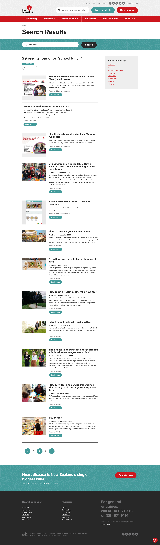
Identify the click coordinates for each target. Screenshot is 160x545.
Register (135, 3)
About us (129, 18)
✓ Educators (112, 79)
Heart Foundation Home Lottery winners (47, 106)
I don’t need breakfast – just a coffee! (70, 321)
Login (129, 3)
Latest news (66, 515)
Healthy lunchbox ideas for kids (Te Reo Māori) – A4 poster (71, 78)
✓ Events (111, 84)
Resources (102, 3)
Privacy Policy (56, 536)
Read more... (55, 95)
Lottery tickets (103, 10)
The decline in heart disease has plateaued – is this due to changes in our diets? (73, 351)
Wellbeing (31, 18)
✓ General (111, 65)
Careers (64, 508)
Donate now (127, 10)
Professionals (70, 18)
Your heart (49, 18)
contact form (105, 524)
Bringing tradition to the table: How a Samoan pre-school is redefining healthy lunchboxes (72, 166)
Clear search (28, 64)
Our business (66, 512)
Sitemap (64, 536)
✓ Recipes (111, 73)
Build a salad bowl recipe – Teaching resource (70, 203)
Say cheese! (55, 417)
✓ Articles (111, 68)
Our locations (66, 510)
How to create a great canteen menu (70, 231)
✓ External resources (115, 70)
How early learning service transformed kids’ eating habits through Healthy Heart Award (72, 387)
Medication (112, 81)
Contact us (86, 3)
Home (24, 26)
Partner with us (67, 520)
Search (89, 44)
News (94, 3)
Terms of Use (46, 536)
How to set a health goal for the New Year (72, 291)
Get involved (110, 18)
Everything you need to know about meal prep (72, 260)
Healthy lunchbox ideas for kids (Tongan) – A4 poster (73, 135)
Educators (90, 18)
